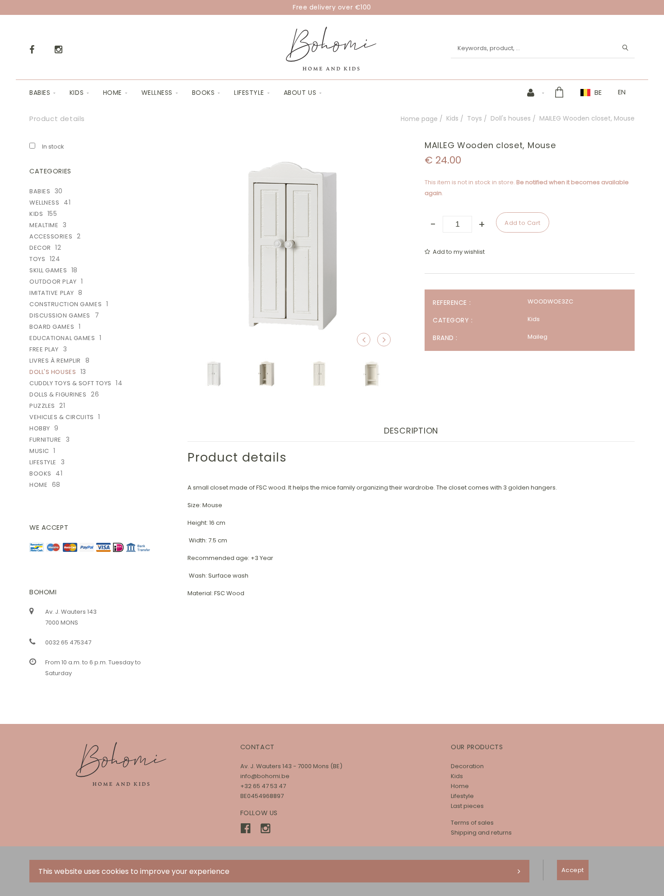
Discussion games (59, 315)
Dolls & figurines (58, 394)
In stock (53, 146)
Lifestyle (249, 92)
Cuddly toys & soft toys (70, 383)
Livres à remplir (55, 360)
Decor (40, 247)
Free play (44, 349)
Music (39, 451)
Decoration (467, 766)
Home (112, 92)
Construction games (65, 304)
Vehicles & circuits (61, 417)
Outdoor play (53, 281)
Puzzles (42, 405)
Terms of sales (472, 822)
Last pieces (467, 806)
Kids (77, 92)
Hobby (39, 428)
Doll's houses (511, 118)
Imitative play (51, 293)
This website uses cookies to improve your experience (133, 871)
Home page (419, 118)
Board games (51, 326)
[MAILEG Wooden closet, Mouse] (292, 147)
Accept (572, 870)
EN (622, 92)
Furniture (45, 439)
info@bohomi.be (265, 776)
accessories (50, 236)
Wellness (157, 92)
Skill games (48, 270)
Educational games (62, 338)
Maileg (537, 336)
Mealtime (43, 225)
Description (411, 430)
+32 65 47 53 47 (263, 786)
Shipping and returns (481, 832)
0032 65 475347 (68, 642)
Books (203, 92)
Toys (474, 118)
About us (300, 92)
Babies (39, 92)
